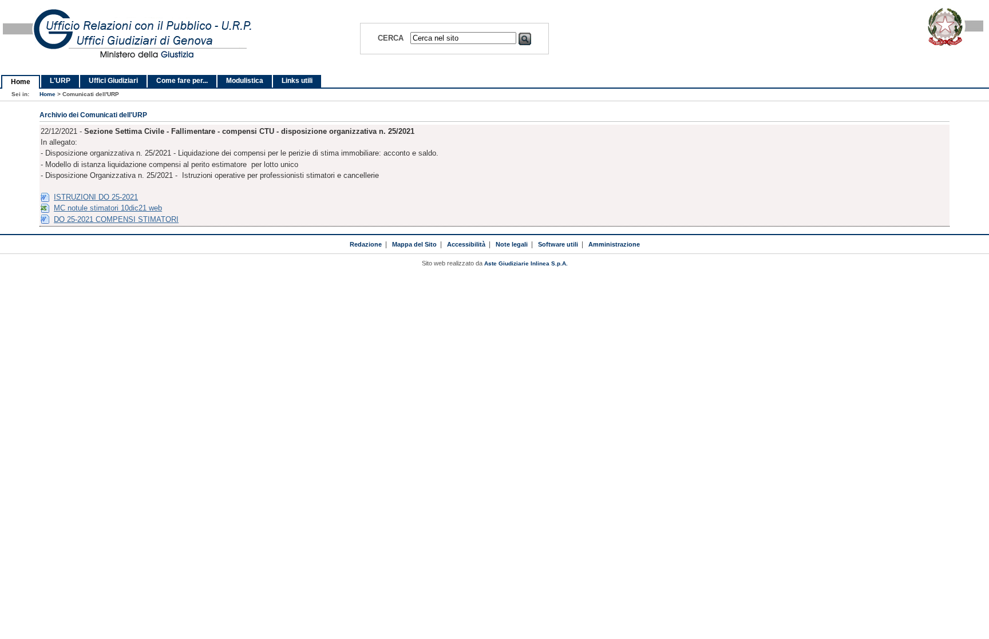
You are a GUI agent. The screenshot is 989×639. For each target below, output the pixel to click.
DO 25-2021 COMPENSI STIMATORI (116, 219)
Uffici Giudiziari (113, 81)
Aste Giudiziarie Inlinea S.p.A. (526, 263)
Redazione (366, 244)
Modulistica (244, 81)
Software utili (558, 244)
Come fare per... (182, 81)
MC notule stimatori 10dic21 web (108, 208)
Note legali (512, 244)
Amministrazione (614, 244)
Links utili (297, 81)
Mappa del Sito (414, 244)
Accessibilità (466, 244)
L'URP (60, 81)
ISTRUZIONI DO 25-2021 (96, 197)
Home (20, 82)
